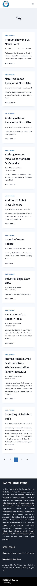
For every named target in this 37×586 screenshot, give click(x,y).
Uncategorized (10, 35)
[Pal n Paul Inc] (5, 4)
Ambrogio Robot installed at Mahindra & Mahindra (18, 159)
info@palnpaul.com (14, 559)
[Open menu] (33, 4)
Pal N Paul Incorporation (14, 49)
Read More (10, 63)
